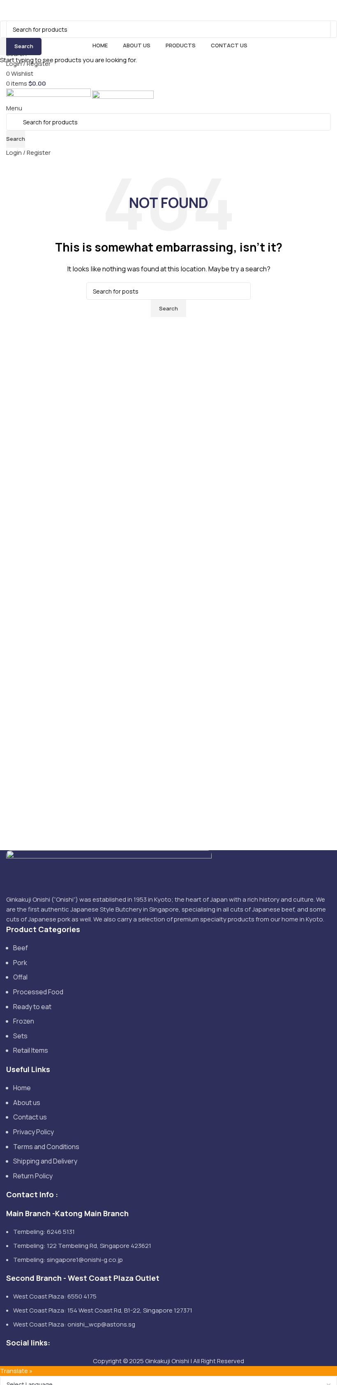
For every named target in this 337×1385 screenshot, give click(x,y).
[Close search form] (10, 10)
